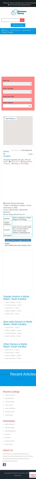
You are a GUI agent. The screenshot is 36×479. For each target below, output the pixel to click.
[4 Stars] (18, 150)
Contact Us (8, 437)
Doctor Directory (9, 424)
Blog (6, 3)
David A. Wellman (10, 408)
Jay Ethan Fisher (9, 398)
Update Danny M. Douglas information (18, 240)
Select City (6, 80)
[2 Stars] (14, 150)
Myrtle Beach (26, 30)
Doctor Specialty (31, 3)
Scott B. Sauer (9, 314)
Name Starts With (8, 96)
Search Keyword (8, 102)
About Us (7, 434)
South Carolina (15, 30)
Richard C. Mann (9, 412)
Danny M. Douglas (10, 305)
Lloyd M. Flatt (8, 415)
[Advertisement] (18, 55)
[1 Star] (12, 150)
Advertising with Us (10, 431)
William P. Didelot (10, 311)
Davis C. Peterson (10, 395)
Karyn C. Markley (10, 302)
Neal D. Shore (9, 308)
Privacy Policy (8, 444)
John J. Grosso (9, 405)
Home (5, 30)
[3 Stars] (16, 150)
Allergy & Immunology (21, 163)
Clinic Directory (14, 5)
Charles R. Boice (9, 402)
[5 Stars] (20, 150)
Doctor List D (15, 161)
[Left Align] (22, 20)
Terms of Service (9, 441)
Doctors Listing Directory (17, 3)
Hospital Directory (25, 5)
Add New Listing (18, 25)
